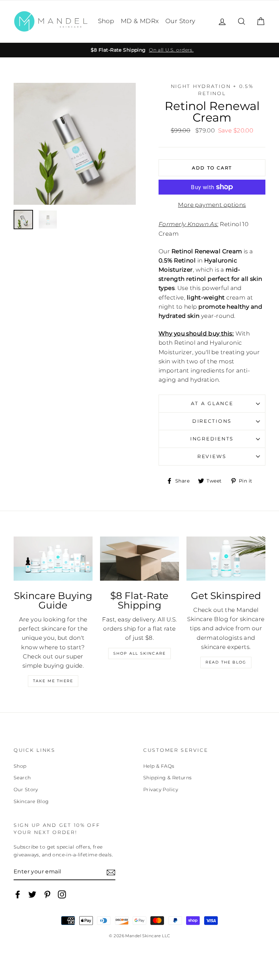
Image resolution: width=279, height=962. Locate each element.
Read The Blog (226, 662)
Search (22, 778)
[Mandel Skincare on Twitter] (32, 894)
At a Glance (212, 403)
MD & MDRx (140, 21)
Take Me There (53, 680)
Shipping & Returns (167, 778)
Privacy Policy (160, 789)
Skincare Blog (31, 801)
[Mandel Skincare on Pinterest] (47, 894)
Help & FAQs (159, 766)
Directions (212, 421)
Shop (106, 21)
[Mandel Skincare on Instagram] (62, 894)
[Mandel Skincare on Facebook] (18, 894)
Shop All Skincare (139, 653)
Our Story (180, 21)
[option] (139, 50)
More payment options (212, 204)
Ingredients (212, 438)
